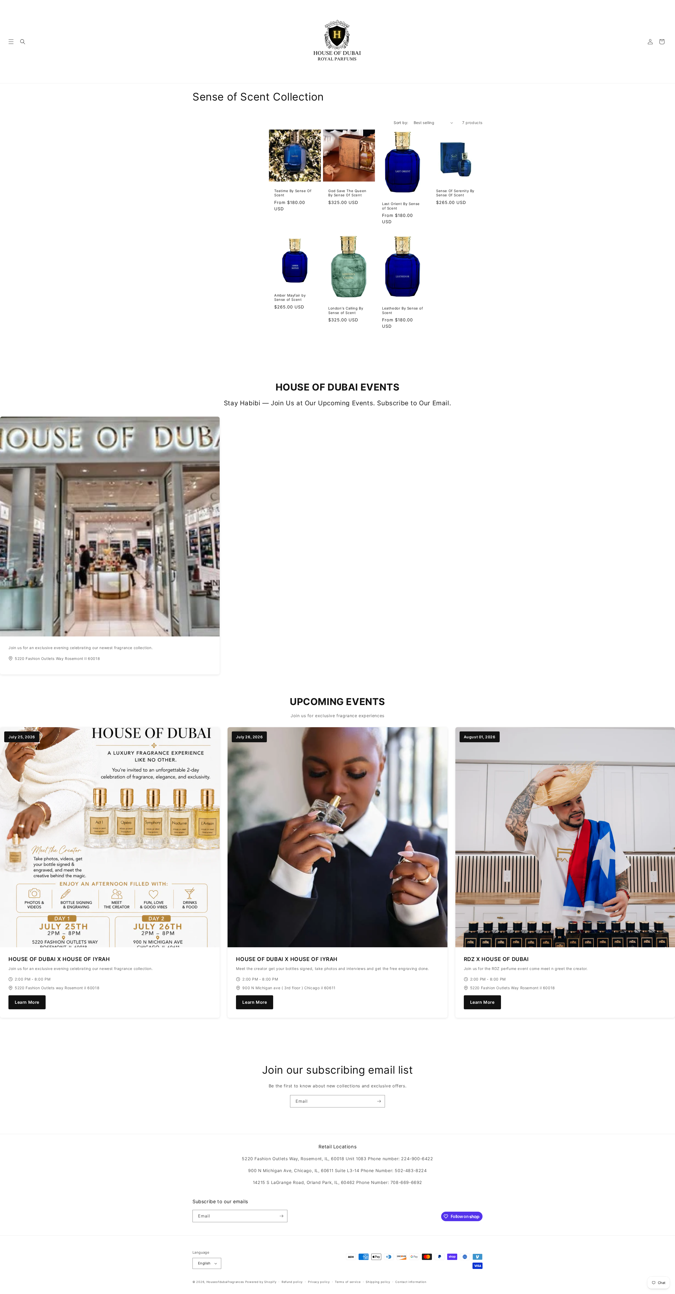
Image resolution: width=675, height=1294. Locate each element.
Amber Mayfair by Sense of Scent (290, 297)
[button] (11, 41)
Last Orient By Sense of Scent (401, 206)
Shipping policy (378, 1282)
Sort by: (401, 122)
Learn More (27, 1002)
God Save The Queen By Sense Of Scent (347, 193)
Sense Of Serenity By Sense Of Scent (455, 193)
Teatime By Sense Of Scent (292, 193)
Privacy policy (319, 1282)
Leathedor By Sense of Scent (402, 310)
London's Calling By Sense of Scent (345, 310)
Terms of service (347, 1282)
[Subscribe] (379, 1101)
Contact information (410, 1282)
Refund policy (292, 1282)
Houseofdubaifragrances (225, 1282)
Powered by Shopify (261, 1282)
